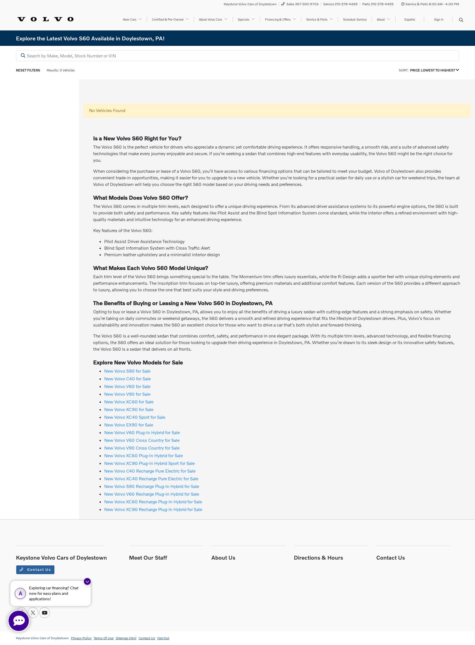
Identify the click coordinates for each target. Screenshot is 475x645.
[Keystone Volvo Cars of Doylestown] (45, 18)
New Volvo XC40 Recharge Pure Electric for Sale (151, 478)
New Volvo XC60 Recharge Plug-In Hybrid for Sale (153, 501)
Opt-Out (163, 638)
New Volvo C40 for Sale (127, 378)
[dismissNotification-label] (87, 581)
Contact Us (38, 569)
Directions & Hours (318, 557)
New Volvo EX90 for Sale (128, 424)
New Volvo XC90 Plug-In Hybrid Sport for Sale (149, 463)
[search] (461, 20)
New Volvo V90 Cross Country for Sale (141, 447)
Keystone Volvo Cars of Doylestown (42, 638)
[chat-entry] (19, 621)
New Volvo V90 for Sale (127, 394)
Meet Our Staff (148, 557)
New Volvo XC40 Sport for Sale (134, 417)
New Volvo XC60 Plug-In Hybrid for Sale (143, 455)
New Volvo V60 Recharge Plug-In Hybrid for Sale (151, 493)
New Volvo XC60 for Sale (128, 401)
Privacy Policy (81, 638)
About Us (223, 557)
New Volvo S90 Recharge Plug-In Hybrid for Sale (151, 486)
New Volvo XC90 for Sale (128, 409)
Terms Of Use (104, 638)
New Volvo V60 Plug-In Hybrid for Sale (142, 432)
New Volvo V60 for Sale (127, 386)
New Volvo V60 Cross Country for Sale (141, 440)
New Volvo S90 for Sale (127, 370)
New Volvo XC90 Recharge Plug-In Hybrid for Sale (153, 509)
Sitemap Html (126, 638)
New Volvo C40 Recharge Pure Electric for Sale (149, 470)
